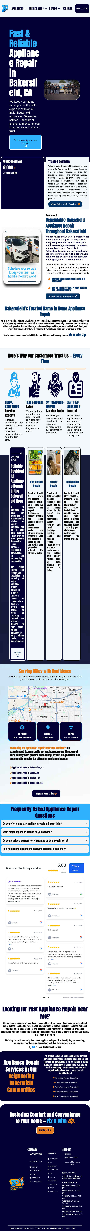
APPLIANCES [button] (18, 8)
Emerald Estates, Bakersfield (66, 1092)
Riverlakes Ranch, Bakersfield (66, 1078)
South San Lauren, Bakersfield (66, 1087)
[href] (45, 706)
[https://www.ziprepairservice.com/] (5, 8)
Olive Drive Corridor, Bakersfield (66, 1096)
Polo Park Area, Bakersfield (66, 1083)
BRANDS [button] (53, 8)
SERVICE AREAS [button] (36, 8)
